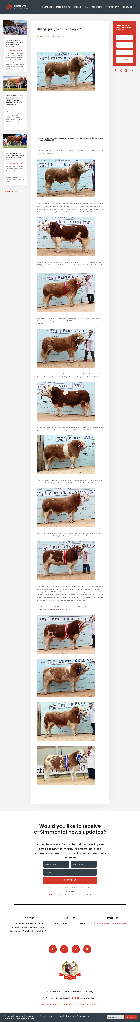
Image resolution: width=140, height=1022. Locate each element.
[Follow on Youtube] (131, 70)
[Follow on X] (121, 70)
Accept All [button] (131, 1017)
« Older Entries (10, 191)
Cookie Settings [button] (115, 1017)
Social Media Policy (50, 1004)
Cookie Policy (66, 1004)
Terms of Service (77, 894)
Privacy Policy (55, 894)
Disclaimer (79, 1004)
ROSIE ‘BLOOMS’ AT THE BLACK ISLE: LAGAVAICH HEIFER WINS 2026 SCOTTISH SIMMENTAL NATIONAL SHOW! (14, 100)
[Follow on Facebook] (115, 70)
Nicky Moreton (12, 50)
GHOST (75, 998)
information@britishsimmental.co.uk (112, 923)
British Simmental (44, 36)
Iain (9, 108)
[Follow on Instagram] (126, 70)
